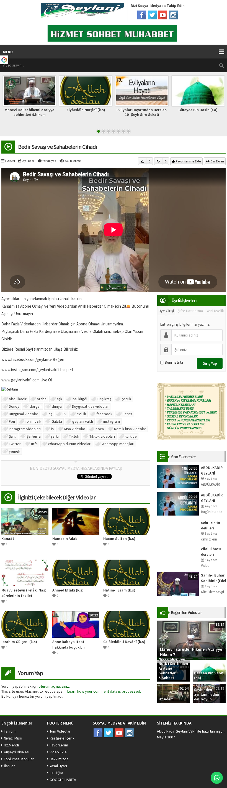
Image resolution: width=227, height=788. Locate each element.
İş (52, 428)
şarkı (55, 436)
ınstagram (111, 421)
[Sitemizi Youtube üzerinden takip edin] (162, 15)
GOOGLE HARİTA (63, 779)
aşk (59, 398)
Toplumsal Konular (19, 758)
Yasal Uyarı (58, 765)
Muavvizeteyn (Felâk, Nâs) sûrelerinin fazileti (24, 593)
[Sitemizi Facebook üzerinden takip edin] (141, 15)
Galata (56, 421)
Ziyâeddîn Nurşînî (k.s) (85, 109)
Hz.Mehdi (11, 745)
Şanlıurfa (34, 436)
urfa (34, 443)
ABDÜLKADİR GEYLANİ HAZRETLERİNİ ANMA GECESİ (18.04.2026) (213, 498)
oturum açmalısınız (53, 686)
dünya (57, 406)
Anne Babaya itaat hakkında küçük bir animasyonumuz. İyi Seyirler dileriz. (69, 644)
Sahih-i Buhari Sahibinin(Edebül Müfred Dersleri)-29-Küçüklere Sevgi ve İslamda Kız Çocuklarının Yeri (213, 578)
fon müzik (33, 421)
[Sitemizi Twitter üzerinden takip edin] (152, 15)
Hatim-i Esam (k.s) (119, 590)
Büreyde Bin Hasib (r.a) (198, 109)
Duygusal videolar (23, 413)
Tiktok (74, 436)
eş (50, 413)
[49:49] (24, 520)
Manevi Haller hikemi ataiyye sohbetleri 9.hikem (29, 112)
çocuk (126, 398)
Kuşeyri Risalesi (17, 751)
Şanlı (12, 436)
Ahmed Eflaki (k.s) (68, 590)
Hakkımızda (59, 758)
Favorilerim (59, 745)
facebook (104, 413)
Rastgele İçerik (62, 738)
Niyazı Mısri (13, 738)
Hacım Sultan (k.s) (119, 538)
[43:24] (178, 583)
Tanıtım (10, 731)
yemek (14, 451)
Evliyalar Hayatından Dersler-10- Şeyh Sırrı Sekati (142, 112)
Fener (127, 413)
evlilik (81, 413)
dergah (36, 406)
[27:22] (178, 475)
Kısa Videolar (74, 428)
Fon (12, 421)
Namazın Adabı (65, 538)
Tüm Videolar (60, 731)
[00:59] (178, 503)
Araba (42, 398)
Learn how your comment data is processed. (104, 691)
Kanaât (7, 538)
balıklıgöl (80, 398)
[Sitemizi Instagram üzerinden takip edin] (173, 15)
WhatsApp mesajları (118, 443)
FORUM (10, 161)
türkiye (131, 436)
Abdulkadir (18, 398)
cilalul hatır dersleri (211, 551)
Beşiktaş (104, 398)
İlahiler (9, 765)
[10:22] (75, 623)
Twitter (15, 443)
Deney (14, 406)
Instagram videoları (25, 428)
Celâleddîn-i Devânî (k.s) (124, 641)
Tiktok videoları (102, 436)
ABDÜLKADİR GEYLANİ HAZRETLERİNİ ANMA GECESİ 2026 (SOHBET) (213, 470)
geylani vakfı (82, 421)
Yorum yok (49, 161)
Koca (100, 428)
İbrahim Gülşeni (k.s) (19, 641)
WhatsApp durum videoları (69, 443)
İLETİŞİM (56, 772)
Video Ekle (58, 751)
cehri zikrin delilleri (210, 525)
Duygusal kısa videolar (90, 406)
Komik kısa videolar (130, 428)
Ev (64, 413)
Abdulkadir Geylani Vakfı (177, 731)
